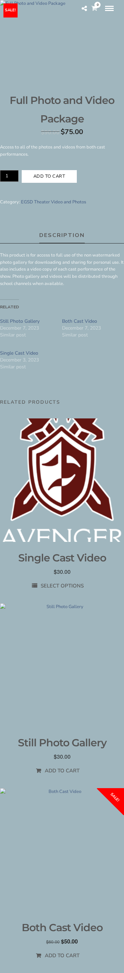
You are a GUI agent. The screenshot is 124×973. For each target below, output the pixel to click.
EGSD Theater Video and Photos (53, 202)
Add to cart (49, 176)
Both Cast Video (79, 321)
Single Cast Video (19, 353)
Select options (62, 585)
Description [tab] (62, 235)
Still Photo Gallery (20, 321)
